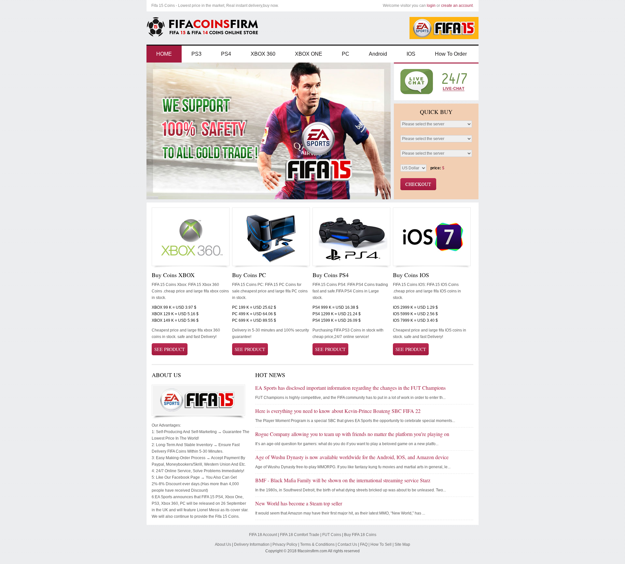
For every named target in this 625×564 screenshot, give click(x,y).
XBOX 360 (263, 54)
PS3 (196, 54)
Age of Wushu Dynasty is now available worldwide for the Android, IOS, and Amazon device (352, 457)
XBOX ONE (308, 54)
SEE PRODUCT (169, 349)
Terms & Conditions (317, 544)
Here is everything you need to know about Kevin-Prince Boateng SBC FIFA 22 (338, 410)
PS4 (226, 54)
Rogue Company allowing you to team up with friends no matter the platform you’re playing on (352, 433)
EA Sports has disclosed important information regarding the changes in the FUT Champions (350, 387)
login (431, 5)
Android (378, 54)
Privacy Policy (284, 544)
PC (345, 54)
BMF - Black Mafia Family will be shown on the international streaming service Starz (342, 480)
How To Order (451, 54)
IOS (411, 54)
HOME (164, 54)
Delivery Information (252, 544)
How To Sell (381, 544)
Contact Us (347, 544)
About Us (223, 544)
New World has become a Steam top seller (298, 503)
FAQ (364, 544)
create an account (457, 5)
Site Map (402, 544)
